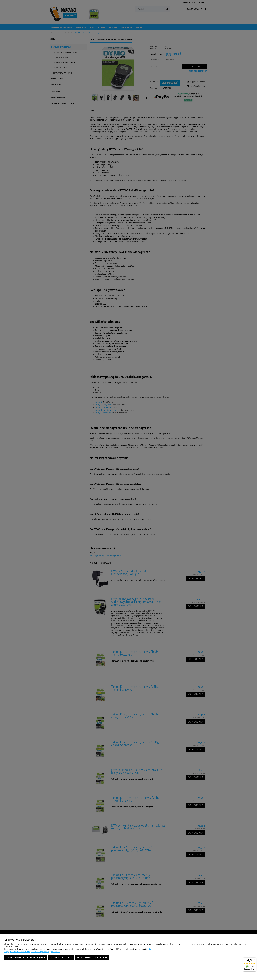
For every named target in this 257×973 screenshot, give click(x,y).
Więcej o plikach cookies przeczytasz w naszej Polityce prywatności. (32, 951)
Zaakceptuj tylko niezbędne (25, 957)
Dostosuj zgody (61, 957)
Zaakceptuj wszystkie (92, 957)
